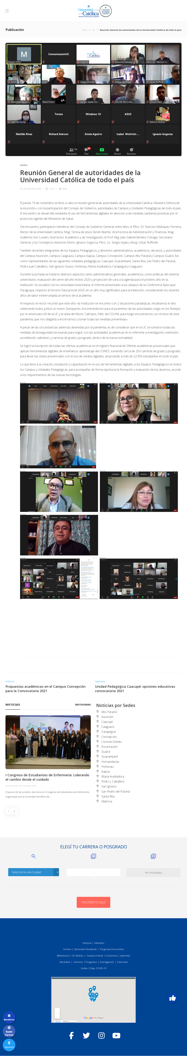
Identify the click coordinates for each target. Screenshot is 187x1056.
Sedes (84, 968)
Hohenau (107, 767)
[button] (172, 998)
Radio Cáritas (9, 1033)
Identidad (65, 962)
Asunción (107, 717)
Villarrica (106, 801)
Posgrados (91, 962)
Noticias (87, 943)
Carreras (78, 962)
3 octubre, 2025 (30, 785)
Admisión (99, 943)
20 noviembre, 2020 (32, 188)
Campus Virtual (95, 955)
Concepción (109, 737)
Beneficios (9, 1019)
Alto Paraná (109, 712)
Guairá (105, 752)
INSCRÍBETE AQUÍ (93, 902)
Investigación (107, 962)
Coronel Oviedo (111, 742)
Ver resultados (153, 872)
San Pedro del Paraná (115, 791)
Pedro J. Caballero (113, 781)
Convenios (111, 955)
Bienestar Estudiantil (85, 949)
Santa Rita (108, 796)
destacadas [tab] (83, 704)
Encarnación (109, 747)
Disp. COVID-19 (98, 968)
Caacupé (107, 722)
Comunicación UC (13, 785)
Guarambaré (109, 756)
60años (23, 165)
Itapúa (105, 771)
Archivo (67, 949)
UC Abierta (77, 955)
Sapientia (125, 955)
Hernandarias (110, 762)
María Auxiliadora (112, 776)
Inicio (84, 30)
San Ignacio (109, 786)
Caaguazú (107, 727)
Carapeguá (108, 732)
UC (93, 30)
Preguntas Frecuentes (112, 949)
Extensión (122, 962)
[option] (48, 757)
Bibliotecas (63, 955)
